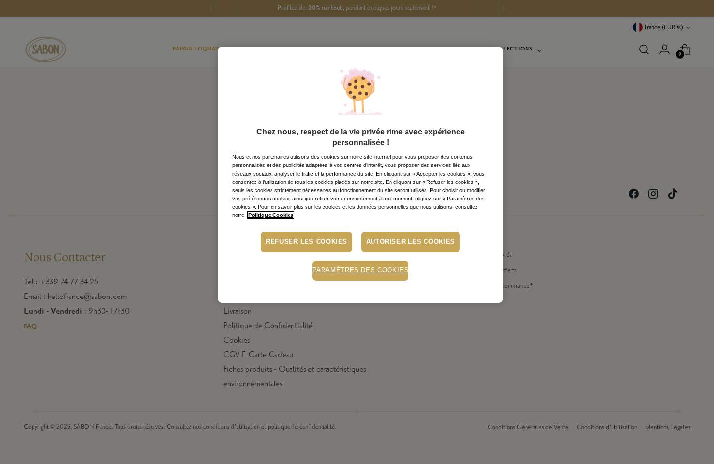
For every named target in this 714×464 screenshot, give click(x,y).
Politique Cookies (270, 215)
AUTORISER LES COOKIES (410, 241)
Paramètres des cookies (360, 270)
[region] (360, 175)
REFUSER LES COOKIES (306, 241)
